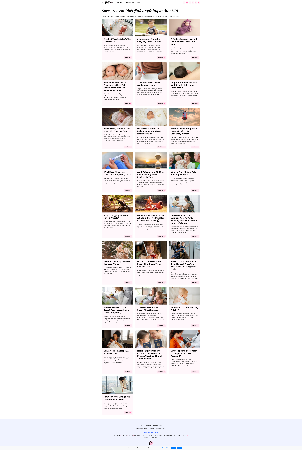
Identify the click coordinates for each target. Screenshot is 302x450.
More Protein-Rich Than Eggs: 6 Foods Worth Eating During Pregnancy (116, 310)
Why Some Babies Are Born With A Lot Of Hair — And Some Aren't (184, 85)
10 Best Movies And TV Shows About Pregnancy (149, 309)
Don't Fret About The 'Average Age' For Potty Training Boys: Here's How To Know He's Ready (184, 219)
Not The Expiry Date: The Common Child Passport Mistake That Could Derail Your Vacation (149, 355)
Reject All (179, 447)
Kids (138, 2)
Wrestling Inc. (154, 437)
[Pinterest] (190, 2)
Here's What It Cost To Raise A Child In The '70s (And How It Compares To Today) (150, 218)
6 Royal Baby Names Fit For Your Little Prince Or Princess (117, 130)
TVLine (131, 435)
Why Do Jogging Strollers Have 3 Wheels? (116, 217)
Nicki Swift (177, 435)
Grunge (149, 435)
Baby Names (130, 2)
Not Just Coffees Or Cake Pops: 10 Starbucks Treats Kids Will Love (149, 264)
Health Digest (158, 435)
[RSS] (199, 2)
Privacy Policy (157, 425)
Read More (127, 57)
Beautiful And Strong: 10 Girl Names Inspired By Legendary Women (184, 131)
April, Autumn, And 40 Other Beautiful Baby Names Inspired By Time (150, 174)
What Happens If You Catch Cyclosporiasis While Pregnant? (184, 353)
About (141, 425)
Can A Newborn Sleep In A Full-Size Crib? (116, 352)
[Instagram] (187, 2)
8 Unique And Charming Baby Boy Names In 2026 (149, 40)
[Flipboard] (193, 2)
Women (146, 437)
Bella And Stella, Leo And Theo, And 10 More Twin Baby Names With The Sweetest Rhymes (115, 86)
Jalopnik (124, 435)
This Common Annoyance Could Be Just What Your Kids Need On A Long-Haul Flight (183, 265)
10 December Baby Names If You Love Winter (117, 263)
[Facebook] (184, 2)
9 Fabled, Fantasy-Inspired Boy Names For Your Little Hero (184, 41)
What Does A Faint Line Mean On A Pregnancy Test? (117, 173)
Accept (173, 447)
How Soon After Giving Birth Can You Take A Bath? (117, 398)
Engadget (117, 435)
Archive (148, 425)
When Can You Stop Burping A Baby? (184, 309)
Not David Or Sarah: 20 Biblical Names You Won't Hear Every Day (149, 131)
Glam (143, 435)
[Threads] (196, 2)
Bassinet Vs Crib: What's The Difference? (117, 40)
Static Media (143, 428)
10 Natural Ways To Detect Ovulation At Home (149, 84)
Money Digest (168, 435)
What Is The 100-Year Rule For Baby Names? (183, 173)
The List (184, 435)
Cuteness (137, 435)
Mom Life (120, 2)
